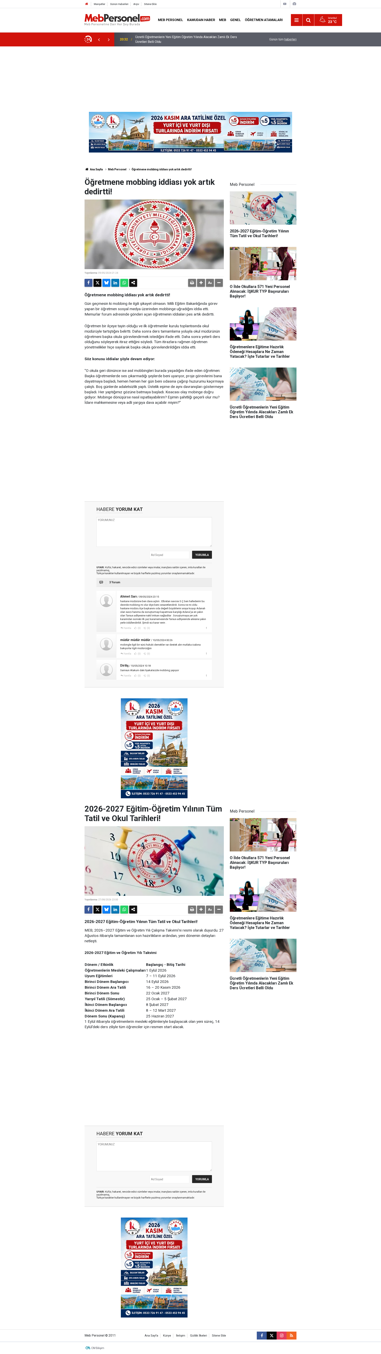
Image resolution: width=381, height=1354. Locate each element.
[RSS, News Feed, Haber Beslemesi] (291, 1336)
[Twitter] (97, 283)
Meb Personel (170, 20)
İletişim (180, 1335)
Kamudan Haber (201, 20)
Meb (222, 20)
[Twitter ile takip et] (272, 1336)
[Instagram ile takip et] (282, 1336)
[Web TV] (285, 4)
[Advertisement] (190, 76)
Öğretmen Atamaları (264, 20)
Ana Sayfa (96, 169)
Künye (167, 1335)
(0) (139, 628)
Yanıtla (127, 628)
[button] (201, 283)
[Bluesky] (106, 283)
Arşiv (136, 4)
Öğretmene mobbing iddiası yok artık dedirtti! (162, 169)
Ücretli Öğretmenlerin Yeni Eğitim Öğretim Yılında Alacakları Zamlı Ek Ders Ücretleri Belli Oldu (186, 39)
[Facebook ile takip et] (262, 1336)
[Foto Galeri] (294, 4)
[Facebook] (88, 283)
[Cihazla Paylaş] (133, 283)
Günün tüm (282, 39)
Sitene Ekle (150, 4)
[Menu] (296, 20)
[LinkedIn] (115, 283)
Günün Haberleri (119, 4)
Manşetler (99, 4)
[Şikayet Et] (206, 628)
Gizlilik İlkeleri (198, 1335)
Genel (235, 20)
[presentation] (99, 39)
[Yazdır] (192, 283)
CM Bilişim (97, 1348)
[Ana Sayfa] (87, 4)
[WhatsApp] (124, 283)
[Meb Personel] (117, 20)
